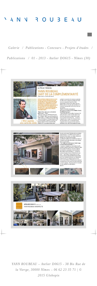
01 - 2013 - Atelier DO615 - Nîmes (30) (61, 58)
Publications (16, 58)
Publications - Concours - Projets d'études (57, 48)
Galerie (13, 48)
